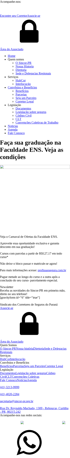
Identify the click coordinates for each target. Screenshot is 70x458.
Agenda (13, 129)
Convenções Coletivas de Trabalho (37, 122)
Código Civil (24, 115)
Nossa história (24, 348)
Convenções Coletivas (25, 376)
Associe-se (33, 15)
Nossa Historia (25, 66)
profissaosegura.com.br (52, 270)
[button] (35, 34)
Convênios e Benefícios (22, 87)
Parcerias (21, 94)
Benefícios (22, 91)
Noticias (13, 126)
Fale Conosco (16, 133)
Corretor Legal (25, 101)
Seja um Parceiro (26, 98)
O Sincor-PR (24, 63)
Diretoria (21, 70)
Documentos (23, 108)
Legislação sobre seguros (31, 112)
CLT (18, 119)
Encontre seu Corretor (13, 15)
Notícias (22, 380)
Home (11, 55)
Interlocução (23, 84)
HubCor (21, 80)
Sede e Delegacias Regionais (33, 73)
